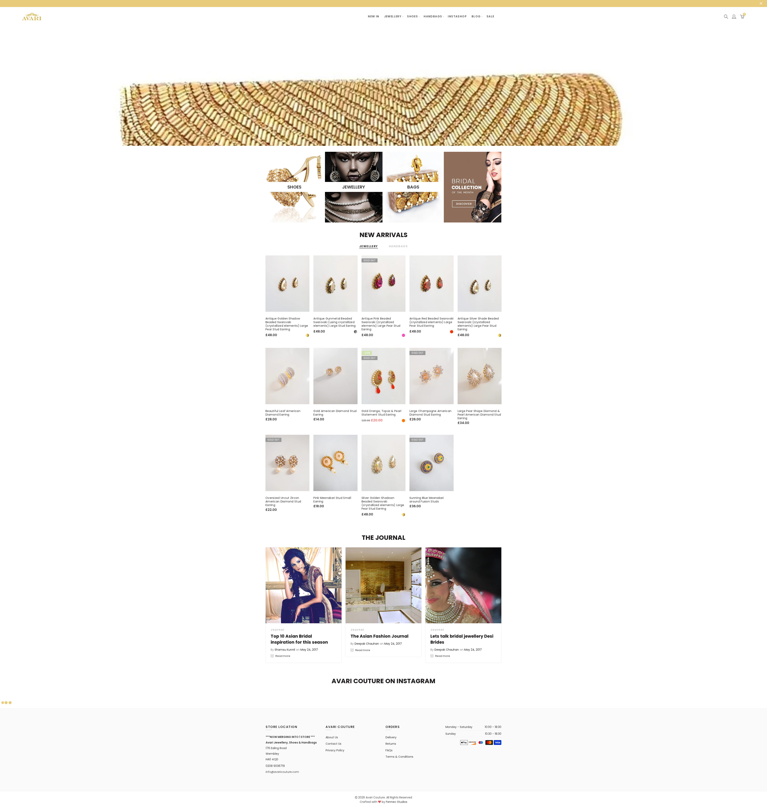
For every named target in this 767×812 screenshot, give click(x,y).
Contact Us (333, 744)
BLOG (476, 16)
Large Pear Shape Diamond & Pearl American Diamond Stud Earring (479, 414)
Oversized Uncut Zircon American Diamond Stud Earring (283, 501)
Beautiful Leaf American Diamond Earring (282, 412)
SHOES (412, 16)
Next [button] (756, 86)
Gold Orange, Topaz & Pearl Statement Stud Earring (381, 412)
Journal (277, 630)
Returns (390, 744)
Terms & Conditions (399, 757)
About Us (332, 737)
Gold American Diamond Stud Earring (335, 412)
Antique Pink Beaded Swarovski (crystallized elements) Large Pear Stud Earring (381, 324)
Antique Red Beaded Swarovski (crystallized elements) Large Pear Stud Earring (431, 322)
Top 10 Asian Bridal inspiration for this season (299, 639)
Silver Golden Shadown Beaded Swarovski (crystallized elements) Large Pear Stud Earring (383, 503)
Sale (490, 16)
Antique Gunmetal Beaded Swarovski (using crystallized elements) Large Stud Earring (334, 322)
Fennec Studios (396, 802)
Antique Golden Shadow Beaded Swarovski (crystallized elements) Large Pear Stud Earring (286, 324)
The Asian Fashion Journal (379, 636)
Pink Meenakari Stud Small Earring (332, 499)
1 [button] (382, 142)
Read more (282, 656)
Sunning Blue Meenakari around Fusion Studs (426, 499)
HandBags (433, 16)
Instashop (457, 16)
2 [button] (385, 142)
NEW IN (373, 16)
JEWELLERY (392, 16)
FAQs (388, 750)
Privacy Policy (335, 750)
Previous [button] (10, 86)
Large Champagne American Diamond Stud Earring (430, 412)
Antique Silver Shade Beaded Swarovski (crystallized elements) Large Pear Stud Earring (478, 324)
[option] (383, 86)
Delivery (390, 737)
